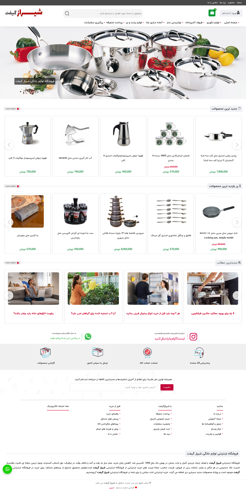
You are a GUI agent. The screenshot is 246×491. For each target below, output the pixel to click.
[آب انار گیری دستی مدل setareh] (75, 134)
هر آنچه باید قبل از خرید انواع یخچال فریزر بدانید (153, 313)
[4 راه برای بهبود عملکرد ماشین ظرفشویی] (212, 288)
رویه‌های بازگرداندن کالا (108, 424)
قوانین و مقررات (213, 434)
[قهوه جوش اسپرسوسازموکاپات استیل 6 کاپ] (123, 134)
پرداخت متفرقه (114, 22)
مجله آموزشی (214, 419)
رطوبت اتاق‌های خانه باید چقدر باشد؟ (34, 313)
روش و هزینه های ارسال (107, 429)
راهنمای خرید (112, 413)
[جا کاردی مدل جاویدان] (27, 211)
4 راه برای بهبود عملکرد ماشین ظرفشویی (212, 313)
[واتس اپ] (70, 336)
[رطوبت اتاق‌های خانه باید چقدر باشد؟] (33, 288)
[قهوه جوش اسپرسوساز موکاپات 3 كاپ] (27, 134)
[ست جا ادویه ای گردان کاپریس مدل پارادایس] (75, 211)
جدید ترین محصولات (225, 109)
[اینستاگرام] (176, 336)
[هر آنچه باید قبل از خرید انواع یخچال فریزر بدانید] (153, 288)
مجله (239, 2)
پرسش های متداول (109, 419)
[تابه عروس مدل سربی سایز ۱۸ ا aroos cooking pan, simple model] (218, 211)
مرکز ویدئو (216, 429)
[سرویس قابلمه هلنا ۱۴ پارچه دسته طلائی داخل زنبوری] (123, 211)
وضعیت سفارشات (161, 424)
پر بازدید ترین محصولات (224, 186)
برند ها (223, 2)
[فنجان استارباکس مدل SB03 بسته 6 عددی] (171, 134)
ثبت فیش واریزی (161, 429)
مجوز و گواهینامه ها (211, 424)
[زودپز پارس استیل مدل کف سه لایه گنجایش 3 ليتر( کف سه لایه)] (218, 134)
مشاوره (231, 2)
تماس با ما (213, 2)
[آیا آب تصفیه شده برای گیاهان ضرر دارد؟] (93, 288)
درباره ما (217, 413)
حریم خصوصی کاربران (160, 419)
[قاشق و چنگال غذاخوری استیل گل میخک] (171, 211)
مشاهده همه (11, 108)
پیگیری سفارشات (93, 22)
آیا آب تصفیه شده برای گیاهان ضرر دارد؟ (93, 313)
